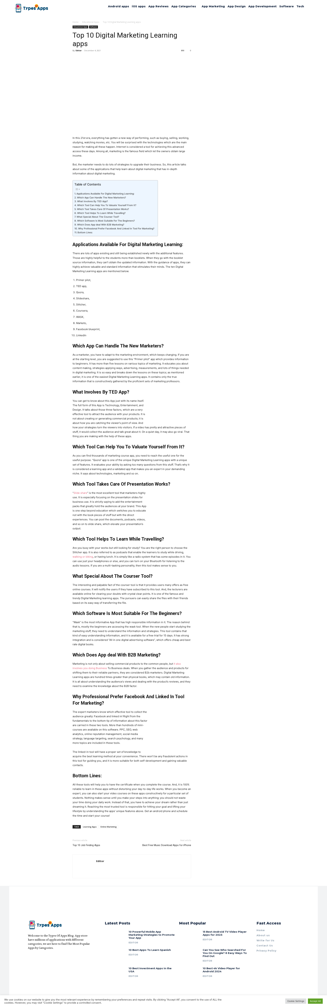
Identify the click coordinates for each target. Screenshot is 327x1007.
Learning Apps (90, 826)
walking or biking (83, 556)
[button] (309, 6)
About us (263, 935)
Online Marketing (108, 826)
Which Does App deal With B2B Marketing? (100, 224)
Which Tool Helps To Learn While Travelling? (101, 213)
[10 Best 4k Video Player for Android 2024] (189, 973)
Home (76, 22)
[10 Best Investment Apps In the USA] (115, 973)
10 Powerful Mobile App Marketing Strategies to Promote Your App (152, 934)
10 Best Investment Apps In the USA (150, 970)
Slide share (80, 492)
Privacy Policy (266, 950)
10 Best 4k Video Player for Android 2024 (221, 970)
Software (93, 27)
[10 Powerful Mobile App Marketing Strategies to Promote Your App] (115, 936)
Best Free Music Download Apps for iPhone (166, 845)
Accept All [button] (315, 1001)
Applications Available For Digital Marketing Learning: (105, 193)
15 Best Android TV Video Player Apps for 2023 (225, 933)
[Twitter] (41, 956)
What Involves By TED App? (92, 201)
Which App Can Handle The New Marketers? (101, 197)
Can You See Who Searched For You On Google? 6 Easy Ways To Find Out (225, 953)
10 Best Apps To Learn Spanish (150, 950)
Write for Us (265, 940)
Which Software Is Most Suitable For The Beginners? (106, 220)
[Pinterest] (47, 956)
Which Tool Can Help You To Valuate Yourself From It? (106, 205)
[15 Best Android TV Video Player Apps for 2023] (189, 936)
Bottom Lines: (85, 232)
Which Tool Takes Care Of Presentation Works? (103, 209)
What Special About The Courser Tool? (98, 216)
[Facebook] (29, 956)
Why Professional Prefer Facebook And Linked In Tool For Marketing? (116, 228)
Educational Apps (90, 22)
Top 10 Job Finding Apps (86, 845)
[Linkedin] (35, 956)
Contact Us (264, 945)
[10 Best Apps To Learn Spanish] (115, 955)
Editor (79, 50)
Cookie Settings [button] (295, 1001)
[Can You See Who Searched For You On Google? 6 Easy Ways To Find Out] (189, 955)
